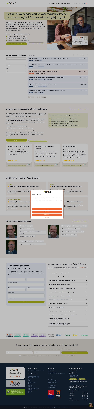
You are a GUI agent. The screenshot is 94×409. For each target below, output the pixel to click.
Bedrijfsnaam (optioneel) (12, 282)
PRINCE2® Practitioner (33, 389)
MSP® (29, 383)
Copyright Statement (56, 407)
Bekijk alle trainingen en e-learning (36, 370)
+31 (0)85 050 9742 (73, 376)
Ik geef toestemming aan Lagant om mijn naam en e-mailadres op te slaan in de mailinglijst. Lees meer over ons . (48, 355)
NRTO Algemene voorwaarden (15, 384)
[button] (16, 63)
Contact (75, 3)
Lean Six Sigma (32, 382)
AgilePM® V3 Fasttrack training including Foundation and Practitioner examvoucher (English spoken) (53, 64)
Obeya (30, 385)
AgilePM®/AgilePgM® (14, 199)
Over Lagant (51, 379)
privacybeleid (71, 355)
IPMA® (30, 379)
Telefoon (28, 287)
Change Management (33, 377)
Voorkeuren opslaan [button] (47, 214)
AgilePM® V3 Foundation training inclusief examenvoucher (43, 84)
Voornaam (10, 277)
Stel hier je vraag (11, 292)
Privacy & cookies (52, 387)
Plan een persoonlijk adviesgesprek (78, 108)
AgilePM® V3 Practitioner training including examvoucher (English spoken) (47, 90)
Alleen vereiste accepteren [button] (47, 211)
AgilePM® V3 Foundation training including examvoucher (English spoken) (46, 77)
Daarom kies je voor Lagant (36, 43)
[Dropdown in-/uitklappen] (62, 3)
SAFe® (51, 184)
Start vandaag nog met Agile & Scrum (17, 140)
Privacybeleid (47, 217)
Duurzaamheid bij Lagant (54, 380)
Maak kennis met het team (80, 221)
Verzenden (26, 301)
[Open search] (79, 3)
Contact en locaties (52, 383)
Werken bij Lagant (52, 382)
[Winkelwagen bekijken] (82, 3)
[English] (86, 3)
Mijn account (51, 370)
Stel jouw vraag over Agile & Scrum (38, 140)
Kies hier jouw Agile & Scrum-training (16, 43)
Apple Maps (82, 379)
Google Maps (73, 379)
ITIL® (29, 380)
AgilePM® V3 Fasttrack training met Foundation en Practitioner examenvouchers (48, 58)
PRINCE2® (30, 386)
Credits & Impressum (66, 407)
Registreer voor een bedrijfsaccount (56, 373)
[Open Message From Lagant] (91, 405)
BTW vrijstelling (51, 372)
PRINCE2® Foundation (33, 388)
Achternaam (29, 277)
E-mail (9, 287)
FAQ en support (52, 385)
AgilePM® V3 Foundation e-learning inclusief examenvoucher (44, 71)
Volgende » (44, 97)
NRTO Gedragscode (15, 385)
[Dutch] (84, 3)
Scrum (10, 184)
